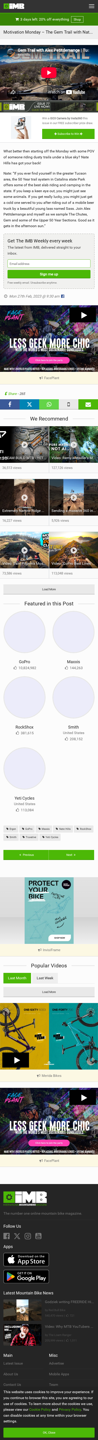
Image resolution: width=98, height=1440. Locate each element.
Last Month (17, 978)
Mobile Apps (59, 1374)
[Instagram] (28, 1237)
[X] (17, 1237)
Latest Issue (13, 1363)
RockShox (24, 727)
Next (69, 855)
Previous (28, 855)
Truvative (30, 837)
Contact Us (12, 1384)
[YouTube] (38, 1237)
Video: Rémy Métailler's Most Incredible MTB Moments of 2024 (75, 458)
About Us (10, 1374)
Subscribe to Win (68, 134)
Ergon (12, 829)
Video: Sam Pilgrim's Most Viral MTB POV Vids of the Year (25, 563)
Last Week (45, 978)
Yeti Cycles (24, 798)
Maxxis (73, 661)
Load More (49, 589)
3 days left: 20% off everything (50, 19)
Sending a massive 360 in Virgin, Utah (75, 510)
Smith (73, 727)
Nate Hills (65, 829)
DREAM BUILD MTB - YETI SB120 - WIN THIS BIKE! (25, 458)
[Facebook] (6, 1237)
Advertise (56, 1363)
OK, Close (49, 1432)
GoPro (24, 661)
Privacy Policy (70, 1409)
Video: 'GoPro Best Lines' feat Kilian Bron (75, 563)
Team (53, 1384)
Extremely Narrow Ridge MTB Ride (25, 510)
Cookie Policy (40, 1409)
